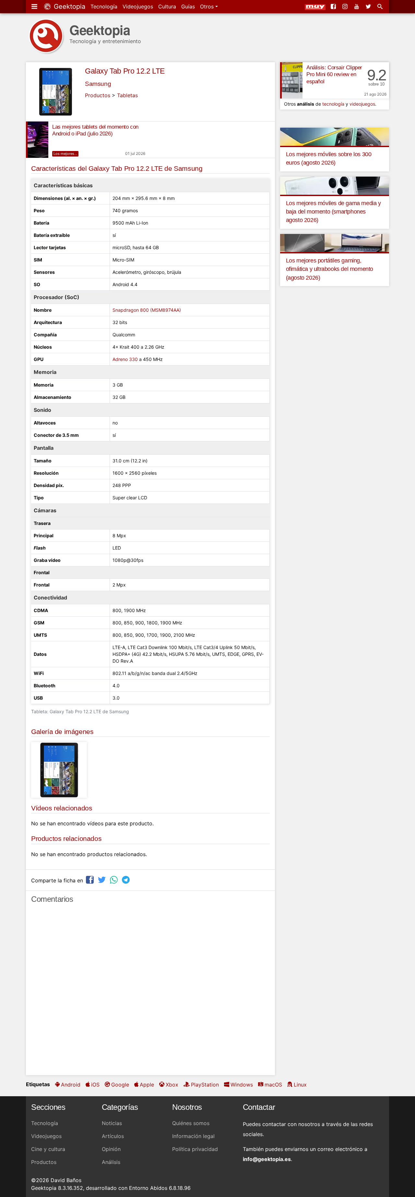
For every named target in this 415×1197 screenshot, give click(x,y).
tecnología (333, 104)
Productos (97, 95)
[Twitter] (369, 6)
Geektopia (68, 6)
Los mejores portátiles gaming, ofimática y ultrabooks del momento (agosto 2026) (329, 269)
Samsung (98, 83)
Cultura (167, 6)
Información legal (193, 1136)
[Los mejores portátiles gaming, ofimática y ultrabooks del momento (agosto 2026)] (334, 242)
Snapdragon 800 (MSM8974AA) (147, 310)
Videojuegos (138, 6)
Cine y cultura (48, 1149)
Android (70, 1084)
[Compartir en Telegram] (126, 879)
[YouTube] (357, 6)
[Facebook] (334, 6)
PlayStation (205, 1084)
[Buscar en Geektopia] (380, 6)
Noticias (112, 1123)
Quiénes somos (190, 1123)
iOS (95, 1084)
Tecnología (103, 6)
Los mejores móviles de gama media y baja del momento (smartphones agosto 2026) (333, 212)
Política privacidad (195, 1149)
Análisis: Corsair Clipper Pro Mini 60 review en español (334, 74)
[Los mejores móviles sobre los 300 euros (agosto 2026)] (334, 136)
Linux (300, 1084)
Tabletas (127, 95)
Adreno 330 (125, 359)
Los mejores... (65, 153)
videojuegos (362, 104)
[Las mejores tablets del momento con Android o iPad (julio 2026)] (37, 140)
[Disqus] (150, 992)
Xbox (172, 1084)
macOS (273, 1084)
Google (120, 1084)
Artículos (113, 1136)
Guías (188, 6)
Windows (242, 1084)
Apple (147, 1084)
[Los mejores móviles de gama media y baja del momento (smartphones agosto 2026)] (334, 185)
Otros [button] (207, 6)
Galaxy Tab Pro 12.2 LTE (125, 71)
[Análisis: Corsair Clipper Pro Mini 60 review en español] (291, 80)
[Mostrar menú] (35, 6)
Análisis (111, 1162)
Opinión (111, 1149)
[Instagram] (345, 6)
